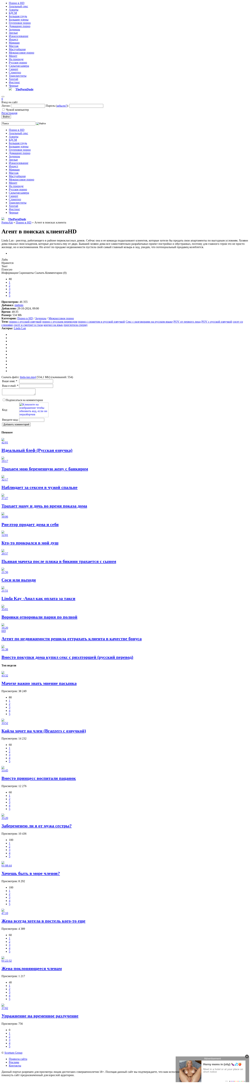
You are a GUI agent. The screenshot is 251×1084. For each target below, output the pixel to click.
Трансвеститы (17, 75)
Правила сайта (18, 1058)
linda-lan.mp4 (28, 377)
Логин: (5, 105)
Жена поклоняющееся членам (31, 968)
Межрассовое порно (21, 52)
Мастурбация (17, 49)
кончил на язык (53, 325)
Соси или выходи (18, 580)
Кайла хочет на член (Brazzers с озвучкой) (43, 730)
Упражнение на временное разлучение (39, 1015)
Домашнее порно (19, 26)
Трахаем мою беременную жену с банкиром (44, 468)
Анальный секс (18, 6)
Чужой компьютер (17, 109)
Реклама (14, 1062)
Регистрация (9, 113)
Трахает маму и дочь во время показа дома (44, 506)
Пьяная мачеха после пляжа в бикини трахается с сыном (58, 561)
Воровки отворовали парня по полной (39, 617)
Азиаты (13, 9)
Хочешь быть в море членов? (30, 873)
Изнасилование (18, 36)
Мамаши (14, 42)
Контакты (15, 1065)
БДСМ (13, 13)
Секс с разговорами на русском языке (149, 321)
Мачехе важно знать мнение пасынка (39, 683)
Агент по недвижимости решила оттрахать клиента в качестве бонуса (71, 638)
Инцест (13, 39)
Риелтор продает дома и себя (30, 524)
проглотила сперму (76, 325)
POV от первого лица (187, 321)
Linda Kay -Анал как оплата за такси (38, 598)
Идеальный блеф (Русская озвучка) (36, 450)
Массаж (14, 46)
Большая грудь (18, 16)
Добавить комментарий (16, 424)
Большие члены (18, 19)
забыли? (62, 105)
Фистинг (14, 82)
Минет (13, 55)
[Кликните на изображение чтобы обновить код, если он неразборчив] (34, 416)
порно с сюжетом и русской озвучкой (101, 321)
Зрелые (13, 32)
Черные (13, 85)
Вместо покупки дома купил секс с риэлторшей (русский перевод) (67, 657)
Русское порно (18, 62)
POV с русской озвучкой (216, 321)
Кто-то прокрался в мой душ (29, 542)
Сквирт (13, 69)
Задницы (14, 29)
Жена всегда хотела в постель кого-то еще (43, 921)
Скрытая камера (19, 65)
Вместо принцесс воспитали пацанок (38, 778)
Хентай (13, 79)
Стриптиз (15, 72)
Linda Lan (20, 328)
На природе (16, 59)
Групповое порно (20, 22)
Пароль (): (57, 105)
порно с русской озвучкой (25, 321)
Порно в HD (16, 3)
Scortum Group (13, 1052)
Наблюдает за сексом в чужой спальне (39, 487)
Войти (6, 116)
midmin (19, 305)
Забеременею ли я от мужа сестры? (36, 825)
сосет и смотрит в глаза (28, 325)
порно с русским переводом (59, 321)
